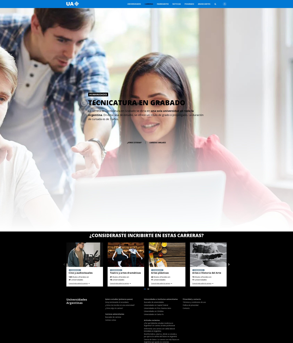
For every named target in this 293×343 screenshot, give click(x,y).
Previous (64, 264)
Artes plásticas (160, 272)
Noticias (176, 4)
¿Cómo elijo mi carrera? (114, 308)
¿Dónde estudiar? (134, 143)
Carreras (149, 4)
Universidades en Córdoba (153, 311)
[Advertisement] (146, 128)
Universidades (134, 4)
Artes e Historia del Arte (206, 272)
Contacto (186, 308)
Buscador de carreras (113, 317)
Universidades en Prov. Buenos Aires (157, 308)
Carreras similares (157, 143)
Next (229, 264)
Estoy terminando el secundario (117, 302)
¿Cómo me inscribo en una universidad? (120, 305)
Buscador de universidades (154, 302)
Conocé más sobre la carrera (78, 283)
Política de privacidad (190, 305)
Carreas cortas (110, 320)
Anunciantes (204, 4)
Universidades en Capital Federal (156, 305)
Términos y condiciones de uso (194, 302)
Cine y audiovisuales (81, 272)
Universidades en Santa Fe (154, 314)
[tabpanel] (84, 264)
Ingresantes (163, 4)
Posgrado (189, 4)
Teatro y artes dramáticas (125, 272)
